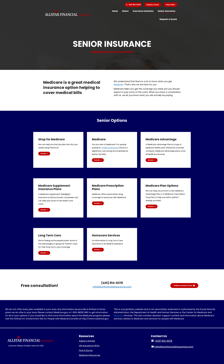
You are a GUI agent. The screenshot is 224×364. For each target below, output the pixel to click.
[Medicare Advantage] (166, 150)
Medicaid (118, 315)
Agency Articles (87, 340)
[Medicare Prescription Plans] (112, 194)
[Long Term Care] (58, 244)
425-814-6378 (135, 4)
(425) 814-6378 (163, 340)
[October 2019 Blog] (166, 196)
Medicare (118, 84)
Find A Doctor (86, 350)
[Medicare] (112, 150)
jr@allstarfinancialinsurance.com (112, 286)
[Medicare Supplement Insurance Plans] (58, 198)
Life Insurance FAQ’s (89, 345)
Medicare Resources (89, 355)
